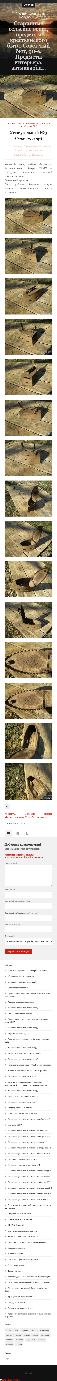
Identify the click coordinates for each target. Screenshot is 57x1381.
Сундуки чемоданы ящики (20, 1013)
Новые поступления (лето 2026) (22, 982)
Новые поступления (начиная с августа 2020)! (29, 1153)
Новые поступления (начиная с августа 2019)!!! (29, 1170)
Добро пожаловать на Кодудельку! (28, 15)
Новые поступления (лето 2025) (22, 1047)
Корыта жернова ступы (18, 1033)
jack (16, 1330)
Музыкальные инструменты (21, 976)
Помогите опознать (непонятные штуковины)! (29, 1282)
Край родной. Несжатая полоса (22, 1296)
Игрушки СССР (15, 1125)
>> (7, 806)
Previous (2, 96)
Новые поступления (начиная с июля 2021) (27, 1142)
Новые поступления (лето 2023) (22, 1102)
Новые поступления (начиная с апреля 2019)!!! (29, 1176)
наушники (30, 1339)
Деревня (24, 1330)
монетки (9, 1339)
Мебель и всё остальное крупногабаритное (27, 1070)
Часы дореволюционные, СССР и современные (29, 1065)
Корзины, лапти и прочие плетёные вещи (27, 1242)
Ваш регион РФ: (12, 925)
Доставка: (10, 936)
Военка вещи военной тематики (22, 1113)
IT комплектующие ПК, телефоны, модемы (28, 970)
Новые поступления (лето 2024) (22, 1076)
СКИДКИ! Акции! (16, 1225)
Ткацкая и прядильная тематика (23, 1236)
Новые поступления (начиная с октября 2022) (29, 1119)
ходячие (41, 1339)
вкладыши (44, 1330)
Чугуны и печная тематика (20, 1213)
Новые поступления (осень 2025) (23, 1027)
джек (35, 1335)
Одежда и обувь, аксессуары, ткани (24, 1259)
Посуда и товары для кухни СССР (23, 1096)
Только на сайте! (15, 1271)
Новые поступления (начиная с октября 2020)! (29, 1148)
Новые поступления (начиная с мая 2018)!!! (28, 1199)
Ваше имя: (10, 890)
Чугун (34, 1330)
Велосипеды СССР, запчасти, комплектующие (29, 1276)
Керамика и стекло (16, 1248)
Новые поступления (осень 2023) (23, 1090)
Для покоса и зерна (16, 1265)
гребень (9, 1335)
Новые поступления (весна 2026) (23, 1007)
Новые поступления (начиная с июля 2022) (27, 1130)
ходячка (9, 1344)
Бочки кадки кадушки (18, 987)
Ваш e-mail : (19, 901)
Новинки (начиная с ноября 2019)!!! (24, 1165)
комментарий (11, 863)
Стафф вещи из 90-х (17, 1302)
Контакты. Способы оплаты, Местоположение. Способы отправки (28, 150)
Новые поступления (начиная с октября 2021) (29, 1136)
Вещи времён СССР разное (20, 1107)
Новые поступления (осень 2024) (23, 1059)
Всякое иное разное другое (20, 1308)
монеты (19, 1339)
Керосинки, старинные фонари (22, 1231)
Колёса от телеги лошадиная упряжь (24, 1053)
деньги (27, 1335)
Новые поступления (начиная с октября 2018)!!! (30, 1188)
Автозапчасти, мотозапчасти (21, 1002)
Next (55, 96)
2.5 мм (8, 1330)
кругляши (45, 1335)
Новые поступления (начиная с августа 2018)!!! (29, 1193)
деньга (18, 1335)
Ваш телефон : (22, 913)
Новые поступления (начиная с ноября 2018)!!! (29, 1182)
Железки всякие (15, 1253)
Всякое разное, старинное (20, 1219)
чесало (19, 1344)
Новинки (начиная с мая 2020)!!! (23, 1159)
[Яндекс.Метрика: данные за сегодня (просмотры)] (10, 1380)
